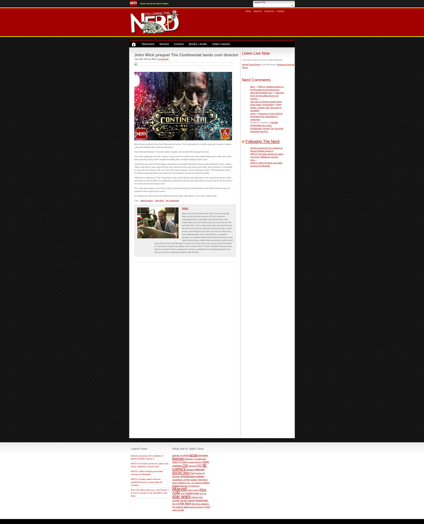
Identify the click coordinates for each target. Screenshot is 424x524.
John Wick (159, 200)
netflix (176, 493)
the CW (175, 504)
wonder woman (196, 507)
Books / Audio (198, 44)
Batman (178, 458)
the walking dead (180, 507)
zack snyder (178, 510)
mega (252, 113)
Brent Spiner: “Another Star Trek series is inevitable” (266, 108)
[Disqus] (185, 303)
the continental (172, 200)
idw (199, 479)
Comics (179, 44)
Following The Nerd (262, 141)
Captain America (194, 462)
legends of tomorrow (189, 486)
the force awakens (200, 504)
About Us (258, 11)
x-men (206, 506)
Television (148, 44)
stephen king (197, 497)
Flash (192, 473)
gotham (200, 476)
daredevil (192, 466)
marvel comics (193, 490)
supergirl (191, 500)
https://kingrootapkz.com (261, 93)
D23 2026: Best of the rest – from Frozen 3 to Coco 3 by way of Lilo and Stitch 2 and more (150, 493)
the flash (185, 503)
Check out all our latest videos (154, 3)
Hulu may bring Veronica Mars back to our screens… (267, 96)
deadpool (190, 470)
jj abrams (181, 483)
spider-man (192, 493)
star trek (203, 494)
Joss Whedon (196, 483)
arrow (193, 455)
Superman (202, 500)
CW (185, 465)
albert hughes (146, 200)
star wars (181, 496)
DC (199, 465)
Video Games (221, 44)
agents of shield (180, 455)
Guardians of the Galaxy (185, 479)
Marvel (179, 489)
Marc (185, 208)
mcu (202, 489)
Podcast (280, 11)
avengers (203, 455)
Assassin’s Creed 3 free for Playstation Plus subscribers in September (266, 116)
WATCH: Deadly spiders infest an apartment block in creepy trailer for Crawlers (146, 482)
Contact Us (269, 11)
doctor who (181, 473)
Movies (164, 44)
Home (248, 11)
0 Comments (163, 59)
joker (189, 483)
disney (200, 469)
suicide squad (179, 500)
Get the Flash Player (251, 64)
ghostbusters (188, 476)
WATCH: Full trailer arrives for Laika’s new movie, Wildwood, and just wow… (267, 157)
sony (183, 494)
